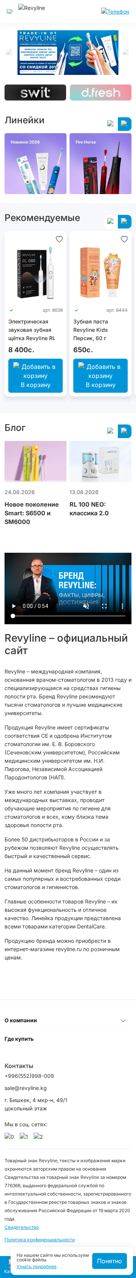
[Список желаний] (59, 239)
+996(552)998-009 (29, 1076)
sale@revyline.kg (26, 1088)
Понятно (109, 1261)
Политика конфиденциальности (40, 1239)
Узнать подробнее (37, 1266)
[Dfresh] (100, 92)
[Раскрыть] (123, 1020)
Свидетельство (22, 1227)
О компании (21, 1020)
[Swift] (35, 92)
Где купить (19, 1038)
